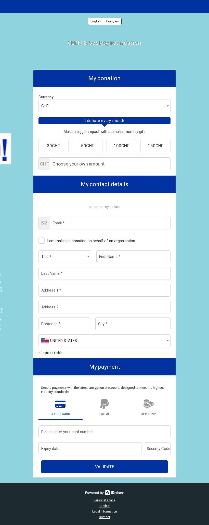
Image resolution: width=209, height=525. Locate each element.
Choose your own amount (44, 164)
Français (112, 21)
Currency (46, 97)
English (95, 21)
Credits (104, 506)
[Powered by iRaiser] (104, 493)
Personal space (104, 500)
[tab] (104, 121)
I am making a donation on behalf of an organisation (91, 241)
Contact (104, 517)
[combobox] (104, 106)
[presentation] (104, 121)
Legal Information (104, 511)
